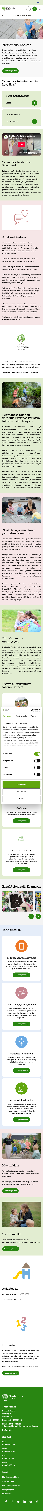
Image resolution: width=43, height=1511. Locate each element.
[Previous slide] (31, 916)
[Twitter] (18, 1502)
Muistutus (6, 1494)
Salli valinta (21, 792)
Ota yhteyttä (8, 1490)
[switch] (37, 760)
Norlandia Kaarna (24, 16)
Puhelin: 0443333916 (12, 1420)
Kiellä (21, 799)
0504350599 (8, 1458)
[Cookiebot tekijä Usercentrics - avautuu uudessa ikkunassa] (30, 710)
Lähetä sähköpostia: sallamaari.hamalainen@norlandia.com (20, 1425)
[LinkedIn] (24, 1502)
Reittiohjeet (7, 1430)
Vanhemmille (8, 1481)
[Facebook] (6, 1502)
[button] (39, 2)
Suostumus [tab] (7, 716)
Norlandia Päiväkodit (9, 16)
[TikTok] (37, 1502)
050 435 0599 (8, 1465)
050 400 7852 (8, 1445)
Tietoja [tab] (33, 716)
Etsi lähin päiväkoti (11, 1485)
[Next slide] (38, 916)
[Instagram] (12, 1502)
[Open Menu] (40, 8)
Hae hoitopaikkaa (10, 1477)
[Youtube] (31, 1502)
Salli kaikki (21, 784)
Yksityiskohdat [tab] (21, 716)
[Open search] (28, 9)
